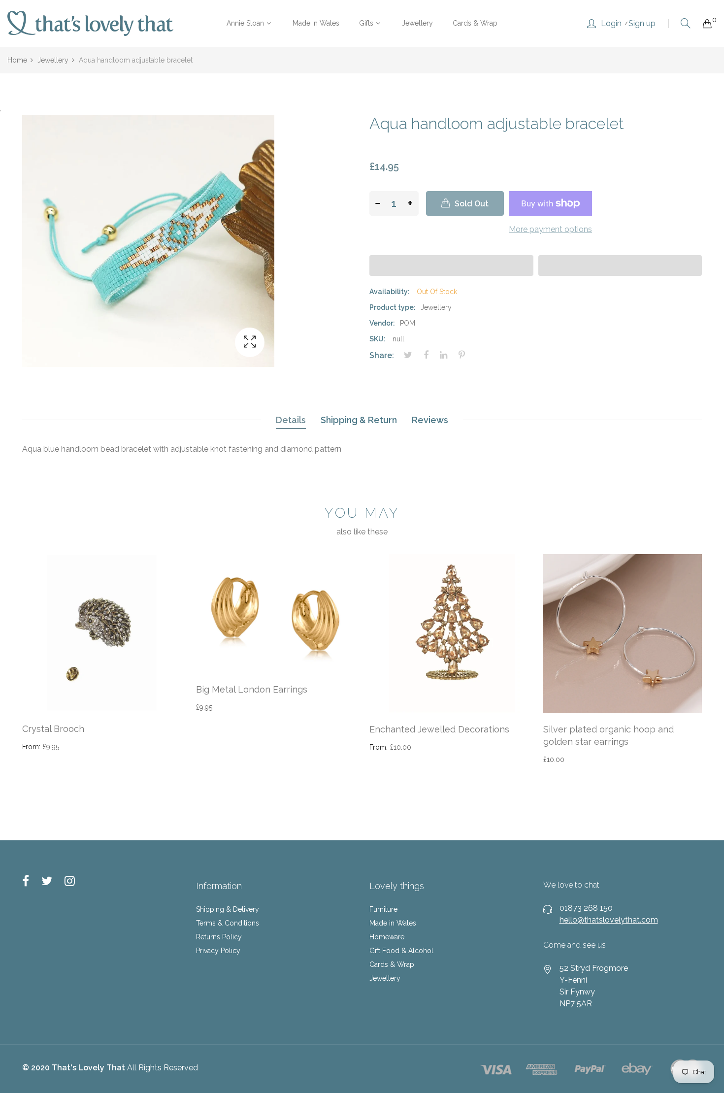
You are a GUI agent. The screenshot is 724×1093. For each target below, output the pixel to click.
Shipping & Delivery (227, 909)
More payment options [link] (550, 229)
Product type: (392, 307)
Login (611, 23)
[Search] (686, 23)
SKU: (377, 339)
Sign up (642, 23)
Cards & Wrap (391, 964)
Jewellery (384, 978)
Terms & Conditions (227, 923)
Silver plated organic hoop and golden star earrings (608, 735)
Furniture (383, 909)
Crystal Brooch (53, 729)
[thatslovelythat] (90, 23)
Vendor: (382, 323)
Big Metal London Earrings (251, 689)
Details (291, 420)
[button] (451, 265)
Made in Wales (392, 923)
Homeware (386, 937)
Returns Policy (219, 937)
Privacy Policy (218, 951)
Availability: (389, 292)
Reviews (430, 420)
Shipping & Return (359, 420)
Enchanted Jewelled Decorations (439, 729)
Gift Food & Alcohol (401, 951)
